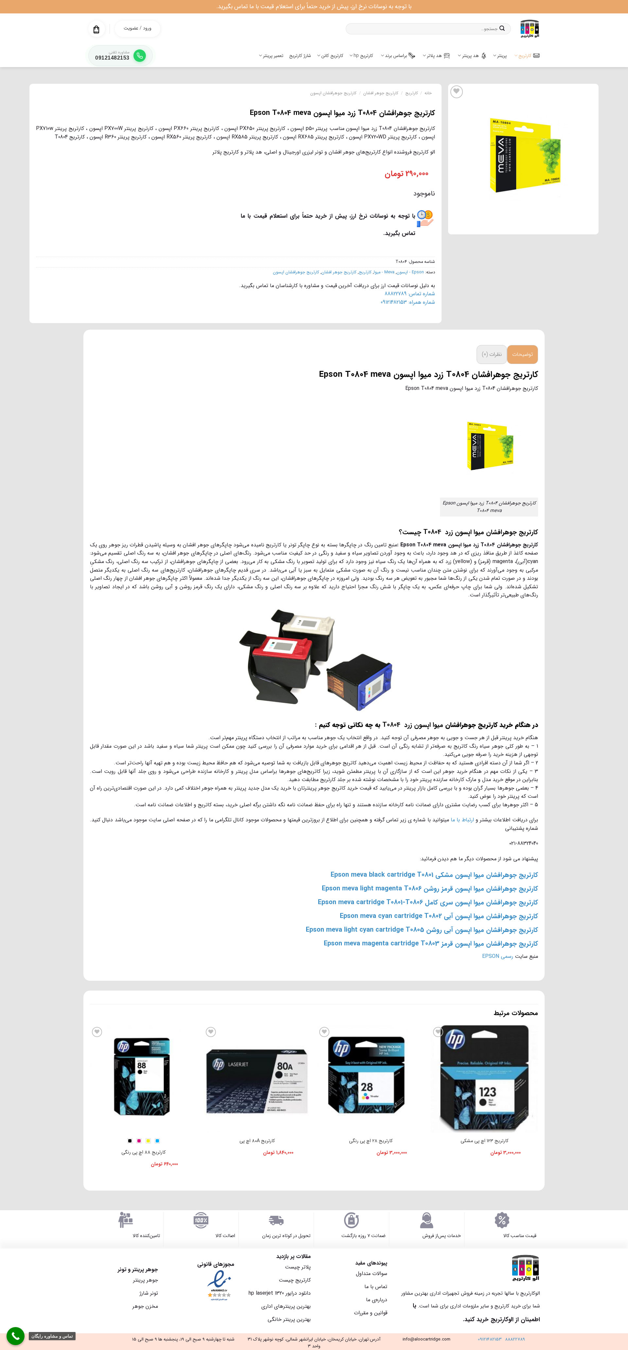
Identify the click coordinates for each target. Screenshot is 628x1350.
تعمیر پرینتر (273, 55)
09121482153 (490, 1339)
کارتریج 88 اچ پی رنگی (143, 1152)
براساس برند (396, 55)
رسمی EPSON (497, 956)
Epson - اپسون (410, 272)
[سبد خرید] (96, 29)
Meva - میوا (384, 272)
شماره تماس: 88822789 (410, 294)
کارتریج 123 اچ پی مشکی (484, 1141)
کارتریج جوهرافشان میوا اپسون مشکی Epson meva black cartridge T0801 (434, 875)
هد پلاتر (434, 55)
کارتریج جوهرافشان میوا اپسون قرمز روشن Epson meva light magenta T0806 (430, 889)
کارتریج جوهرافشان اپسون (333, 93)
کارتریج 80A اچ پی (257, 1141)
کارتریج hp (363, 55)
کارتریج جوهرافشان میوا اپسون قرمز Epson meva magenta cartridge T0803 (431, 944)
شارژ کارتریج (300, 55)
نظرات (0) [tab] (492, 354)
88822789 (515, 1339)
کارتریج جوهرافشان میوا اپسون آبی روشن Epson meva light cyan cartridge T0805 (422, 930)
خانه (428, 93)
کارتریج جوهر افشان (380, 93)
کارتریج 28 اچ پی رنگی (370, 1141)
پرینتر (502, 55)
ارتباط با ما (462, 820)
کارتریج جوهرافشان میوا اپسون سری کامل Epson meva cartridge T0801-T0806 (428, 902)
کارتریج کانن (332, 55)
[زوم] (590, 226)
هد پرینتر (470, 55)
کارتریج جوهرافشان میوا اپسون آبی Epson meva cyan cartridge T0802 (439, 916)
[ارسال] (502, 28)
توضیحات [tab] (522, 354)
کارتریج (525, 55)
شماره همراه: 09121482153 (408, 302)
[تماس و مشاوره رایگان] (16, 1336)
